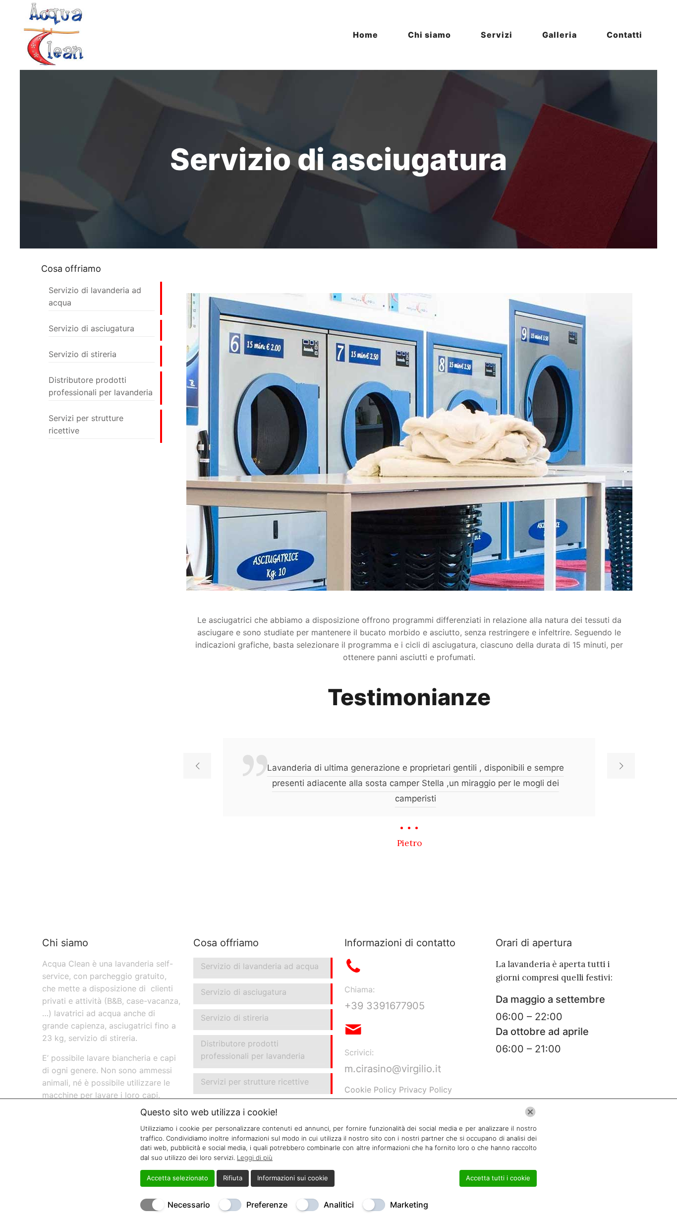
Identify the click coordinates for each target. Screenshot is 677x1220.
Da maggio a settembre (550, 999)
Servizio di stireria (82, 354)
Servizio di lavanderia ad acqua (95, 296)
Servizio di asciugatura (91, 328)
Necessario (189, 1205)
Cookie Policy (370, 1090)
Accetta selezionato (177, 1178)
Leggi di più (255, 1157)
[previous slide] (197, 766)
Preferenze (266, 1205)
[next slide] (621, 766)
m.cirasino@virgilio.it (392, 1069)
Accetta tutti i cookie (498, 1178)
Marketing (409, 1205)
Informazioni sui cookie (292, 1178)
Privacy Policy (425, 1090)
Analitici (339, 1205)
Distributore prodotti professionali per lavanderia (101, 386)
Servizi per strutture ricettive (86, 424)
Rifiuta (232, 1178)
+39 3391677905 (384, 1006)
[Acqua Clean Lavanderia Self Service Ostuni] (54, 34)
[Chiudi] (530, 1111)
